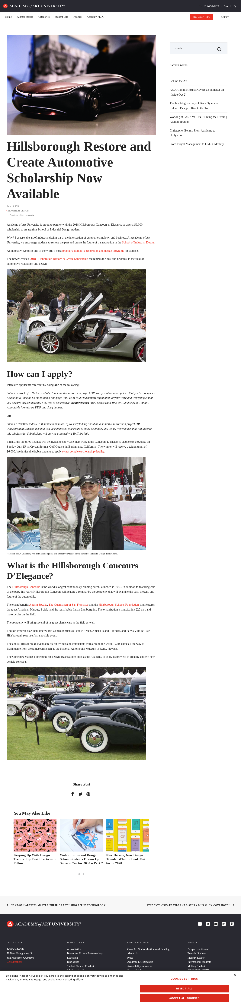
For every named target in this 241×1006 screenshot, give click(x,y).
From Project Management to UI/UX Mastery (197, 144)
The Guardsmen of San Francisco (68, 604)
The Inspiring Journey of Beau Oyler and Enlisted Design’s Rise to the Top (194, 106)
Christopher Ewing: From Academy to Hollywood (192, 133)
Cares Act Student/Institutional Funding (148, 949)
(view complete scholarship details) (83, 451)
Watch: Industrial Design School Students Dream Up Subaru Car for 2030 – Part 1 (127, 859)
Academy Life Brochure (140, 961)
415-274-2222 (211, 6)
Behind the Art (178, 81)
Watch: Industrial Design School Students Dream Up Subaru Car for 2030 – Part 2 (35, 859)
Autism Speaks (38, 604)
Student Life (61, 17)
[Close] (235, 974)
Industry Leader (196, 957)
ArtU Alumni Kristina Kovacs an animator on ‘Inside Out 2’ (197, 92)
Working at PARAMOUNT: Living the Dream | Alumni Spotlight (198, 119)
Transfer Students (197, 953)
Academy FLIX (95, 17)
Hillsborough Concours (26, 587)
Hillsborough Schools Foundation (119, 604)
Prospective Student (198, 949)
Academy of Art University (22, 215)
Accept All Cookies (184, 998)
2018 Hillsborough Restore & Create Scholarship (59, 258)
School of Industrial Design (138, 242)
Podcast (77, 17)
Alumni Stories (25, 17)
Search (228, 6)
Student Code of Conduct (80, 966)
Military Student (196, 966)
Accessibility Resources (139, 966)
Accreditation (74, 949)
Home (34, 6)
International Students (199, 961)
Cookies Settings (184, 978)
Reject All (184, 988)
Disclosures (73, 961)
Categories (44, 17)
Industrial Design (18, 211)
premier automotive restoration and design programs (93, 250)
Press (130, 957)
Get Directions (14, 961)
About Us (132, 953)
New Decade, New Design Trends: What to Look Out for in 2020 (79, 859)
